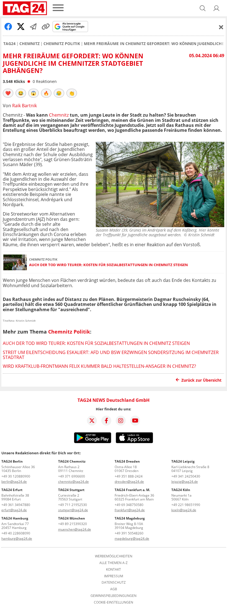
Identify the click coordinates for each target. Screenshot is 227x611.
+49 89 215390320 (72, 523)
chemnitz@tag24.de (73, 481)
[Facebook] (106, 421)
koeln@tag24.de (183, 510)
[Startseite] (25, 8)
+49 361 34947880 (15, 504)
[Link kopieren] (45, 26)
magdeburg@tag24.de (132, 538)
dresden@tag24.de (129, 481)
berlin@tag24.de (14, 481)
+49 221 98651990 (185, 504)
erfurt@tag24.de (14, 510)
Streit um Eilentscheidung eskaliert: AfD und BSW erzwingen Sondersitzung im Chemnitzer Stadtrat (111, 354)
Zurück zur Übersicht (201, 380)
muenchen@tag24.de (74, 529)
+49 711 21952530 (72, 504)
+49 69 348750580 (129, 504)
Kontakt (113, 569)
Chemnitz (29, 43)
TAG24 (9, 43)
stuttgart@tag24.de (73, 510)
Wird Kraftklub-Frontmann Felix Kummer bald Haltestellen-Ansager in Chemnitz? (99, 366)
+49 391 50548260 (129, 533)
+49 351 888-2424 (129, 476)
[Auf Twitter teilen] (20, 26)
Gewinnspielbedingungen (113, 596)
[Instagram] (121, 421)
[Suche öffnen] (202, 8)
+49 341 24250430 (185, 476)
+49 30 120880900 (15, 476)
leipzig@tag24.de (184, 481)
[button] (216, 8)
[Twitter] (92, 421)
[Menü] (58, 8)
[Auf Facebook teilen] (8, 26)
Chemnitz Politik (61, 43)
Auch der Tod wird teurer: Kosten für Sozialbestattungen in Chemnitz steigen (108, 265)
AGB (113, 589)
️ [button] (8, 93)
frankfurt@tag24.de (130, 510)
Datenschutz (114, 582)
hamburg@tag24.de (16, 538)
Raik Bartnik (24, 106)
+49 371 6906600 (71, 476)
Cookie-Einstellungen (113, 602)
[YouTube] (135, 421)
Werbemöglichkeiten (113, 556)
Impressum (113, 576)
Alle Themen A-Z (113, 563)
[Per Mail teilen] (33, 26)
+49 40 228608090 (15, 533)
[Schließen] (221, 27)
